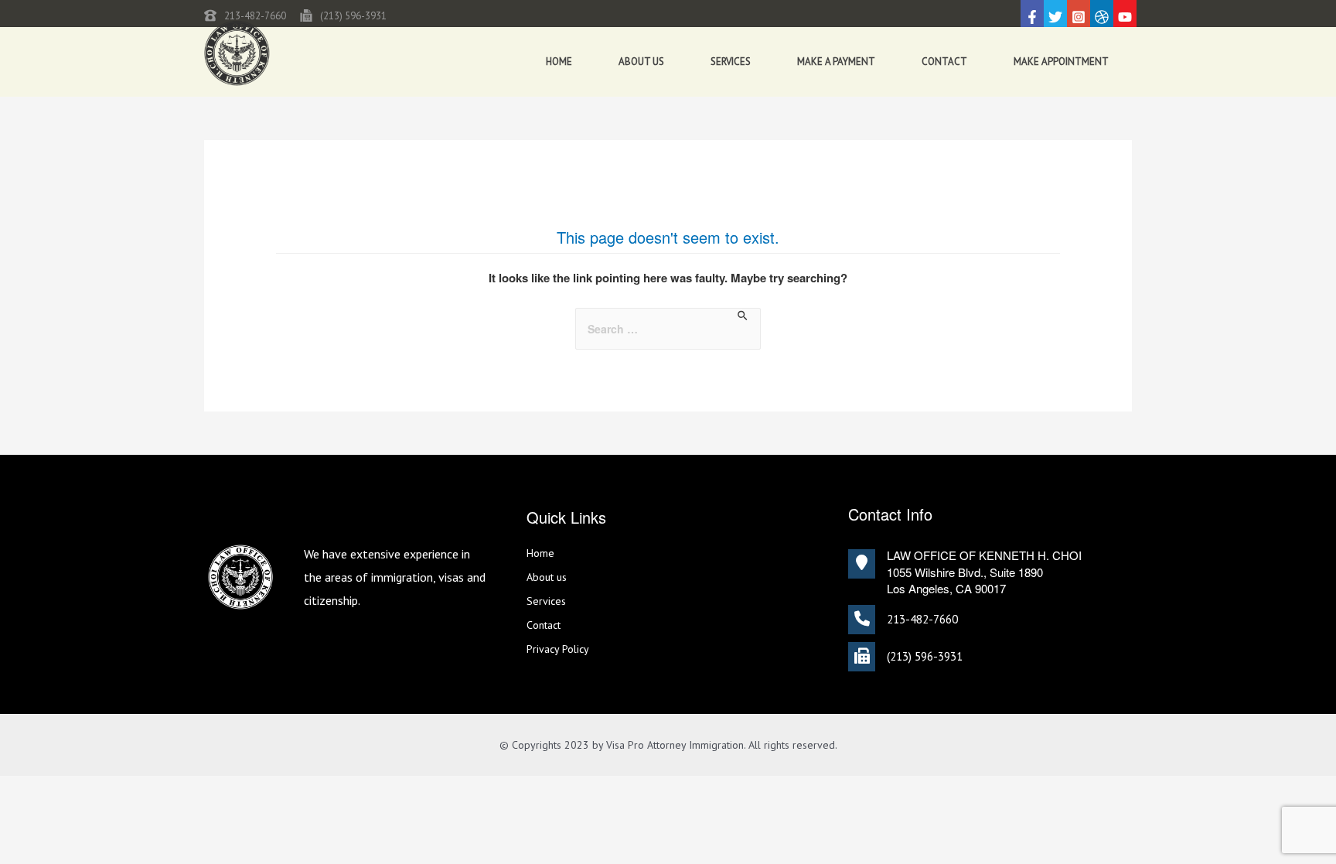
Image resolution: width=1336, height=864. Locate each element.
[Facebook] (1032, 17)
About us (641, 61)
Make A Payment (836, 61)
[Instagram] (1079, 17)
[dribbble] (1102, 17)
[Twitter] (1055, 17)
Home (559, 61)
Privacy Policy (558, 649)
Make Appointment (1061, 61)
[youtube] (1125, 17)
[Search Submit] (743, 316)
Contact (944, 61)
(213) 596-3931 (353, 15)
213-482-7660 (255, 15)
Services (731, 61)
